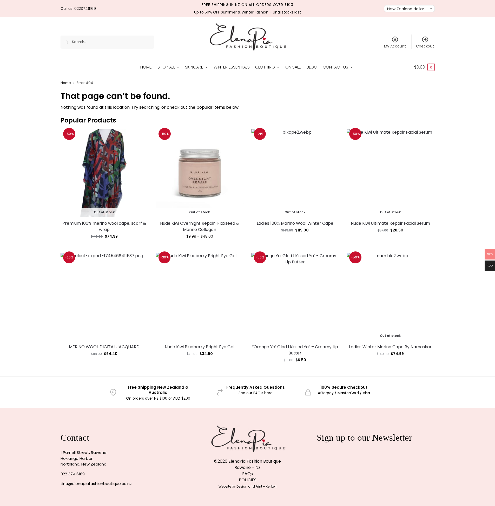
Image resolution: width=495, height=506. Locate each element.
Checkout (425, 46)
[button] (424, 67)
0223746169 (85, 8)
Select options (200, 247)
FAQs (247, 474)
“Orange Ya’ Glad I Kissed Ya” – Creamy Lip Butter (295, 350)
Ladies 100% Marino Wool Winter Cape (295, 223)
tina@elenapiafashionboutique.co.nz (96, 483)
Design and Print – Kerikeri (256, 486)
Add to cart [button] (104, 364)
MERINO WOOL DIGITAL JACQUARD (104, 347)
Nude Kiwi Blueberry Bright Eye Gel (199, 347)
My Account (395, 46)
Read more (104, 247)
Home (66, 82)
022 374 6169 (73, 474)
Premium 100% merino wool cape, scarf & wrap (104, 226)
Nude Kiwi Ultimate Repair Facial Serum (390, 223)
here (268, 392)
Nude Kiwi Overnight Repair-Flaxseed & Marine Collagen (199, 226)
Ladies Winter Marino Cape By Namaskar (390, 347)
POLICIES (247, 480)
